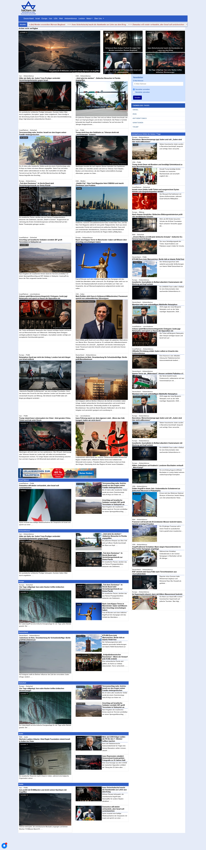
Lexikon (82, 18)
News (88, 18)
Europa (44, 18)
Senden (137, 97)
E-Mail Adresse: (138, 80)
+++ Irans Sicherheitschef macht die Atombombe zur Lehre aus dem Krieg (61, 24)
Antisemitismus (70, 18)
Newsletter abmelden (142, 92)
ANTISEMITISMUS (140, 118)
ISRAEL (135, 110)
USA (55, 18)
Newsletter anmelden (142, 89)
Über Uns (98, 18)
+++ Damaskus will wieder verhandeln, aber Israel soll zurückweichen (120, 24)
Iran (50, 18)
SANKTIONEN (138, 122)
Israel (37, 18)
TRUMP (135, 127)
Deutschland (29, 18)
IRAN (134, 114)
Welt (61, 18)
